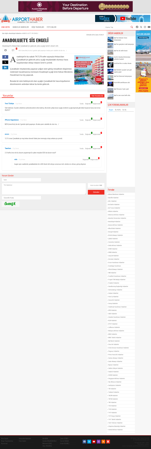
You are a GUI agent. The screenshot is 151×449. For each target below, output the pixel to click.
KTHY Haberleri (112, 324)
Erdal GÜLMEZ (64, 443)
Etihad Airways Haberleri (115, 269)
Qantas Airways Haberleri (115, 358)
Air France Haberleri (114, 208)
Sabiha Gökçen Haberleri (115, 368)
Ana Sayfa (4, 438)
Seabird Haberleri (113, 372)
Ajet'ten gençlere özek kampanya (124, 44)
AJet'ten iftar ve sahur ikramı (122, 63)
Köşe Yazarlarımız (7, 441)
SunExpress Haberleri (114, 385)
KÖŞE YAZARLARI (37, 27)
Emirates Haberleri (113, 259)
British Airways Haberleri (115, 235)
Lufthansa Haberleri (114, 327)
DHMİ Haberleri (112, 249)
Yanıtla (81, 104)
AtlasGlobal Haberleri (114, 228)
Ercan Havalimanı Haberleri (116, 262)
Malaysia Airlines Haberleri (116, 331)
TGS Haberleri (112, 406)
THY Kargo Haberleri (114, 416)
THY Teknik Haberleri (114, 419)
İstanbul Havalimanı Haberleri (117, 317)
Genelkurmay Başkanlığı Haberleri (118, 286)
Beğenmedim (97, 104)
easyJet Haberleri (113, 256)
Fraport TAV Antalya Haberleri (116, 279)
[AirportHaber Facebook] (137, 27)
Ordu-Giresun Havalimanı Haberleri (118, 348)
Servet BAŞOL (64, 441)
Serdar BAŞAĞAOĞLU (49, 441)
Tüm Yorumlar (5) (97, 96)
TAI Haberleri (112, 389)
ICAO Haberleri (112, 314)
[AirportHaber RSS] (103, 441)
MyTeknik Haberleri (114, 341)
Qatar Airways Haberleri (115, 361)
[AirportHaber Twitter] (141, 27)
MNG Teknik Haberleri (114, 337)
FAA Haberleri (112, 273)
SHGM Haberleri (113, 375)
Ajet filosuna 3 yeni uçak (121, 89)
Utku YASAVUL (47, 446)
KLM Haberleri (112, 320)
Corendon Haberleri (114, 242)
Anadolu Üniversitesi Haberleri (117, 218)
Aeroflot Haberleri (113, 198)
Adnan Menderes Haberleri (116, 194)
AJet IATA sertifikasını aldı (122, 82)
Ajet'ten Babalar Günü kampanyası (120, 39)
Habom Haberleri (113, 293)
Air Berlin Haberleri (114, 204)
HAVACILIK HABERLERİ (21, 27)
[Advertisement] (121, 149)
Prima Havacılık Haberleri (115, 354)
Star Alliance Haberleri (114, 382)
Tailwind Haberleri (113, 392)
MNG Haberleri (112, 334)
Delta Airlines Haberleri (115, 245)
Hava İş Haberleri (113, 296)
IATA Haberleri (112, 310)
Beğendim (88, 104)
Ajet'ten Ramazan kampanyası (123, 76)
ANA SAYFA (5, 27)
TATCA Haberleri (113, 399)
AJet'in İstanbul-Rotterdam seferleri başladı (122, 58)
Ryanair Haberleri (113, 365)
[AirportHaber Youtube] (149, 27)
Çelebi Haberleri (113, 238)
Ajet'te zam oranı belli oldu (122, 95)
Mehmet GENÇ (47, 443)
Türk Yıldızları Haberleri (115, 423)
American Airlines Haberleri (116, 215)
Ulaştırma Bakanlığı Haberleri (116, 426)
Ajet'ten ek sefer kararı (121, 51)
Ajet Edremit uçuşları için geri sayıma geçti (123, 71)
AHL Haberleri (112, 201)
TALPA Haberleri (113, 395)
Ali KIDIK (45, 438)
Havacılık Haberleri (114, 300)
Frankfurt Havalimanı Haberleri (117, 276)
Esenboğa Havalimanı (114, 266)
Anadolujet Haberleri (114, 221)
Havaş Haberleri (113, 303)
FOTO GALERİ (51, 27)
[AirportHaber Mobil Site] (108, 441)
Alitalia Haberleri (113, 211)
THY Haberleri (112, 412)
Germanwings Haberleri (115, 290)
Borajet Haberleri (113, 232)
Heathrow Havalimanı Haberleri (117, 307)
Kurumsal (4, 443)
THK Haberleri (112, 409)
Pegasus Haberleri (113, 351)
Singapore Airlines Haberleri (116, 378)
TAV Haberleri (112, 402)
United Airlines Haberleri (115, 430)
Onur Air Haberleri (113, 344)
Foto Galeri (22, 441)
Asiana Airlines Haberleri (115, 225)
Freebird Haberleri (113, 283)
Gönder (96, 192)
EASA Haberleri (112, 252)
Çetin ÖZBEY (64, 438)
